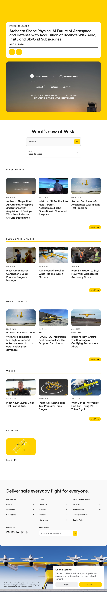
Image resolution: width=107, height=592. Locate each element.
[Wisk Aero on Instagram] (12, 532)
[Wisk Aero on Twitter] (22, 532)
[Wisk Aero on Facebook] (27, 532)
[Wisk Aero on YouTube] (17, 532)
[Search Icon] (53, 141)
